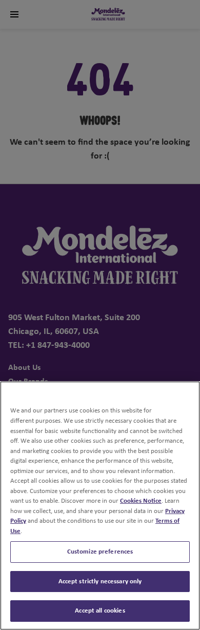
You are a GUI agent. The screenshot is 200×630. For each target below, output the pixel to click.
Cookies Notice (141, 501)
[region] (100, 505)
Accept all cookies (100, 610)
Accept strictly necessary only (100, 581)
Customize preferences (100, 551)
